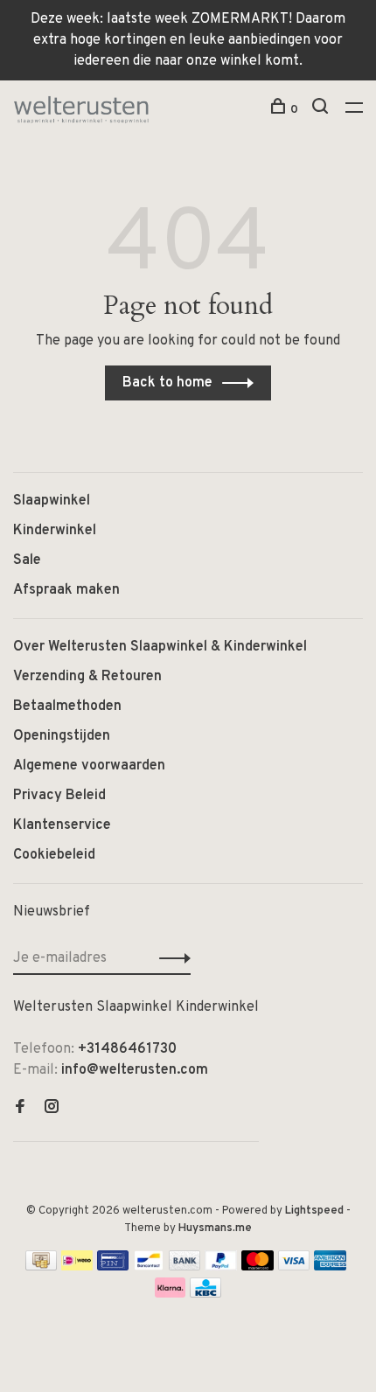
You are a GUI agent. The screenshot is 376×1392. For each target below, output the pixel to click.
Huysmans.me (215, 1228)
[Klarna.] (170, 1294)
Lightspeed (314, 1211)
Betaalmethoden (67, 706)
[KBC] (205, 1294)
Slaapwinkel (51, 501)
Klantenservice (62, 825)
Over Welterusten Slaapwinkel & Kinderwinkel (160, 647)
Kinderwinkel (54, 530)
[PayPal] (221, 1267)
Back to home (167, 383)
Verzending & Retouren (87, 677)
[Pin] (113, 1267)
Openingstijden (61, 736)
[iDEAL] (77, 1267)
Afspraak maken (66, 590)
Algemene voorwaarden (89, 766)
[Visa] (294, 1267)
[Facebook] (20, 1108)
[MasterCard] (257, 1267)
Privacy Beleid (59, 795)
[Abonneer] (170, 958)
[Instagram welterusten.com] (52, 1108)
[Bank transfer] (185, 1267)
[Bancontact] (148, 1267)
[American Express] (330, 1267)
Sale (27, 560)
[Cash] (41, 1267)
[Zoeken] (322, 109)
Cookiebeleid (54, 855)
